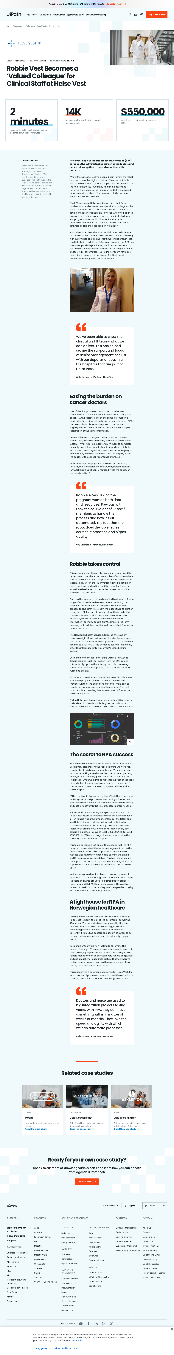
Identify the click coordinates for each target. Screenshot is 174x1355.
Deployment (12, 1301)
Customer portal (68, 1283)
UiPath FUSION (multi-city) (100, 1277)
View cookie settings (66, 1348)
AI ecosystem (13, 1262)
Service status (67, 1306)
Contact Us (112, 1205)
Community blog (68, 1297)
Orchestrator (40, 1264)
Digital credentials (69, 1263)
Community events (69, 1301)
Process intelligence (16, 1257)
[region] (87, 1341)
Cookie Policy (77, 1340)
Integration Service (43, 1237)
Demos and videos (97, 1260)
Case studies (94, 1242)
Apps (36, 1228)
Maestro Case (40, 1255)
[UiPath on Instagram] (103, 1323)
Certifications (67, 1259)
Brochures (93, 1256)
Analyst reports (95, 1238)
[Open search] (130, 14)
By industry (66, 1233)
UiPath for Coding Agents (45, 1282)
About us (147, 1228)
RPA (9, 1271)
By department (68, 1238)
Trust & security (150, 1250)
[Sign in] (142, 14)
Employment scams (151, 1277)
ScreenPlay (39, 1268)
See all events (95, 1286)
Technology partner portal (128, 1250)
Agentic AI (11, 1266)
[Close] (172, 1329)
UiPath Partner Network (126, 1228)
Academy (65, 1254)
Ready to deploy (69, 1242)
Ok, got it (41, 1348)
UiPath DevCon (95, 1281)
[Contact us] (136, 14)
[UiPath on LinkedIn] (96, 1323)
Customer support (69, 1279)
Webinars (93, 1251)
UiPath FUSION (95, 1272)
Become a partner (124, 1237)
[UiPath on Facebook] (88, 1323)
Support (11, 1240)
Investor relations (151, 1246)
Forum (64, 1292)
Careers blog (149, 1237)
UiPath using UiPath (152, 1255)
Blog (91, 1233)
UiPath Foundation (151, 1264)
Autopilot (38, 1232)
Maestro (38, 1246)
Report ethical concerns (154, 1273)
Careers (146, 1232)
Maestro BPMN (41, 1250)
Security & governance (17, 1288)
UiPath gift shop (150, 1259)
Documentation (68, 1288)
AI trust (10, 1297)
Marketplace (67, 1310)
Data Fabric (12, 1292)
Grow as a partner (124, 1241)
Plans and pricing (16, 1235)
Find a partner (122, 1232)
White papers (95, 1247)
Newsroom (148, 1241)
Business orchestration (17, 1253)
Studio (37, 1273)
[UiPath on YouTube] (81, 1323)
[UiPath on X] (111, 1323)
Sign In (132, 1205)
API (8, 1275)
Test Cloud (39, 1277)
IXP (35, 1241)
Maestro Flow (40, 1259)
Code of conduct (151, 1268)
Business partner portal (126, 1246)
